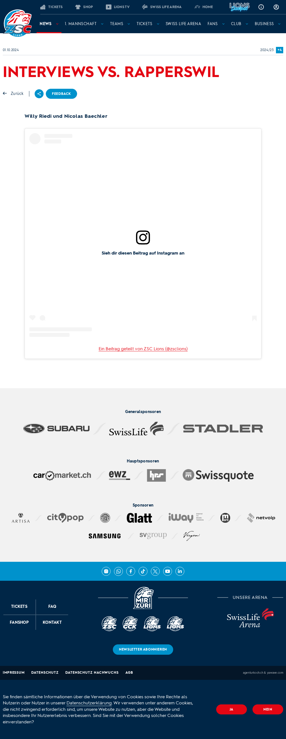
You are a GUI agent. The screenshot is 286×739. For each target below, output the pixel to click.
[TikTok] (143, 571)
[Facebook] (130, 571)
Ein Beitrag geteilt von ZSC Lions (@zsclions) (143, 348)
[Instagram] (106, 571)
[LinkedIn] (179, 571)
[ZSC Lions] (17, 23)
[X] (155, 571)
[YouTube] (167, 571)
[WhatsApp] (118, 571)
